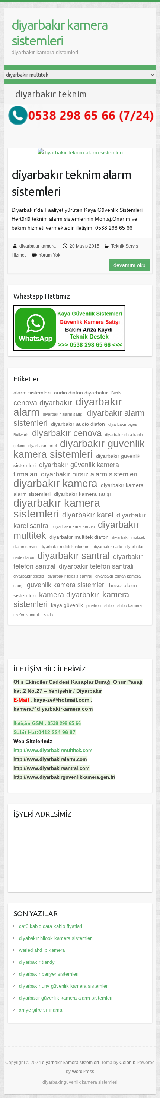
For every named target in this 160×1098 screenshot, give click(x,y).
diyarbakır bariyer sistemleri (49, 974)
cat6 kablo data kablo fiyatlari (50, 926)
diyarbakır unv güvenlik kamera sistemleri (64, 986)
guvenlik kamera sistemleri (66, 585)
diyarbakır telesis (28, 576)
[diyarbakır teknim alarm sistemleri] (80, 152)
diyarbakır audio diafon (78, 424)
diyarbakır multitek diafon (79, 537)
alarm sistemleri (32, 393)
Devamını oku (129, 265)
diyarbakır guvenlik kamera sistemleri (79, 449)
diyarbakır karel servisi (74, 526)
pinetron (93, 605)
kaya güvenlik (67, 605)
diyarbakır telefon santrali (96, 566)
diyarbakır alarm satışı (63, 414)
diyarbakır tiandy (37, 962)
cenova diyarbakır (42, 403)
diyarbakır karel (87, 515)
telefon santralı (26, 615)
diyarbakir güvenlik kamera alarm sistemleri (65, 998)
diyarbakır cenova (67, 433)
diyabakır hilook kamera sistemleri (56, 938)
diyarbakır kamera (37, 246)
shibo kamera (129, 605)
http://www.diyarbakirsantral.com (51, 768)
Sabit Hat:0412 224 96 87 (44, 732)
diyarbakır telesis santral (70, 576)
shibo (109, 605)
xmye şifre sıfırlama (40, 1010)
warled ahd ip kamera (42, 950)
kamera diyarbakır (69, 595)
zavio (48, 615)
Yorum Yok (49, 255)
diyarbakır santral (74, 555)
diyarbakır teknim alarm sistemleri (71, 183)
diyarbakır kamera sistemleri (60, 32)
